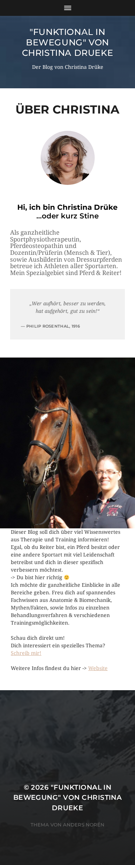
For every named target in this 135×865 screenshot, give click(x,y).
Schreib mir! (26, 653)
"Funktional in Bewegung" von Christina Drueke (67, 42)
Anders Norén (83, 825)
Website (98, 668)
